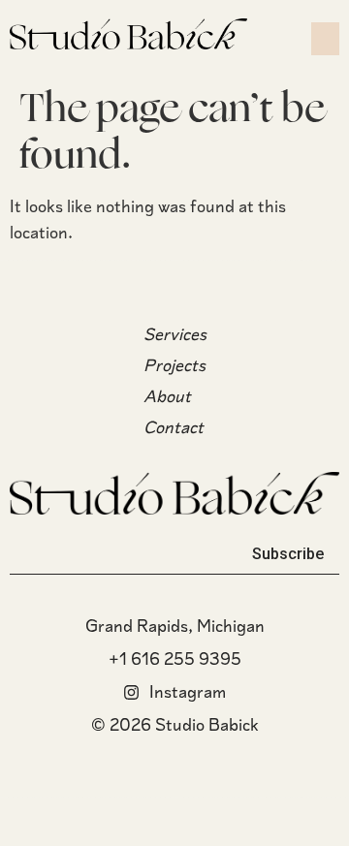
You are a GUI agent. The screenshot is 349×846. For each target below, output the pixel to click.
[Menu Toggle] (325, 38)
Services (174, 334)
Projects (174, 365)
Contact (173, 427)
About (167, 396)
